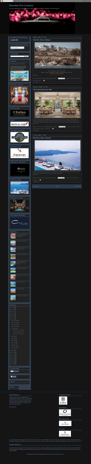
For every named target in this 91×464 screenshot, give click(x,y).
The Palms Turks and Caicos (22, 295)
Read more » (35, 75)
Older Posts (78, 186)
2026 (13, 307)
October (15, 324)
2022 (13, 315)
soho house (38, 80)
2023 (13, 313)
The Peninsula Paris (20, 289)
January (15, 347)
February (15, 346)
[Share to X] (61, 78)
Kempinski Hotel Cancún (21, 241)
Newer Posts (36, 186)
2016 (13, 356)
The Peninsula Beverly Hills (42, 89)
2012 (13, 363)
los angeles (41, 128)
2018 (13, 352)
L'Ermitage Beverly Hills (21, 254)
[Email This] (59, 78)
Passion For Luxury (21, 5)
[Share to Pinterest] (64, 78)
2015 (13, 358)
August (14, 328)
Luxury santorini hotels (73, 177)
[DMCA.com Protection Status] (14, 371)
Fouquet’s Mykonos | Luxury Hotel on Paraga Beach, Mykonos (22, 263)
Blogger (62, 454)
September (15, 326)
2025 (13, 309)
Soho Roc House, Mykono (42, 40)
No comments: (36, 82)
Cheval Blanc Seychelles (21, 268)
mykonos (71, 78)
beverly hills (72, 126)
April (14, 342)
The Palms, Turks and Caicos (17, 64)
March (14, 344)
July (14, 336)
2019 (13, 350)
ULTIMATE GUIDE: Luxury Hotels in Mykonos (22, 248)
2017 (13, 354)
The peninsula (47, 128)
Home (57, 186)
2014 (13, 360)
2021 (13, 317)
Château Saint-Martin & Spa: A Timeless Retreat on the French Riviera (22, 235)
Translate (20, 49)
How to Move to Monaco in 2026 (22, 275)
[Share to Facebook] (63, 78)
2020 (13, 319)
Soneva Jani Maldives (20, 282)
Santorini (35, 179)
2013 (13, 361)
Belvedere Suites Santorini (42, 138)
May (14, 340)
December (15, 320)
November (15, 322)
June (14, 338)
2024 (13, 311)
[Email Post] (44, 80)
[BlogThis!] (60, 78)
